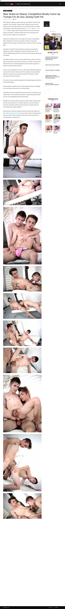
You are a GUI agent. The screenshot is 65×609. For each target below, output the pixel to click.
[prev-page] (46, 90)
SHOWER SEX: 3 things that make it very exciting (48, 120)
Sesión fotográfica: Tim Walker (52, 70)
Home (18, 4)
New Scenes (14, 8)
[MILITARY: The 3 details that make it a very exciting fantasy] (56, 116)
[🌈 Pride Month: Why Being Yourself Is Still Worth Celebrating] (48, 105)
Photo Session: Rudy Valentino (52, 64)
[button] (60, 4)
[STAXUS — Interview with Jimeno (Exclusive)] (56, 127)
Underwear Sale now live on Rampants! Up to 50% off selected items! (51, 58)
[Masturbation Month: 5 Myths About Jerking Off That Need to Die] (56, 105)
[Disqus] (22, 542)
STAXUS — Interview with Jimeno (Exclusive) (56, 132)
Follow (47, 21)
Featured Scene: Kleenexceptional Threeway (52, 84)
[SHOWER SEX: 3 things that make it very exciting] (48, 116)
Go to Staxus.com (25, 4)
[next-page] (49, 90)
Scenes (9, 8)
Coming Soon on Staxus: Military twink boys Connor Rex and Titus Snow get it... (52, 77)
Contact (56, 607)
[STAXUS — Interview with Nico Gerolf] (48, 127)
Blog (46, 61)
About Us (51, 607)
